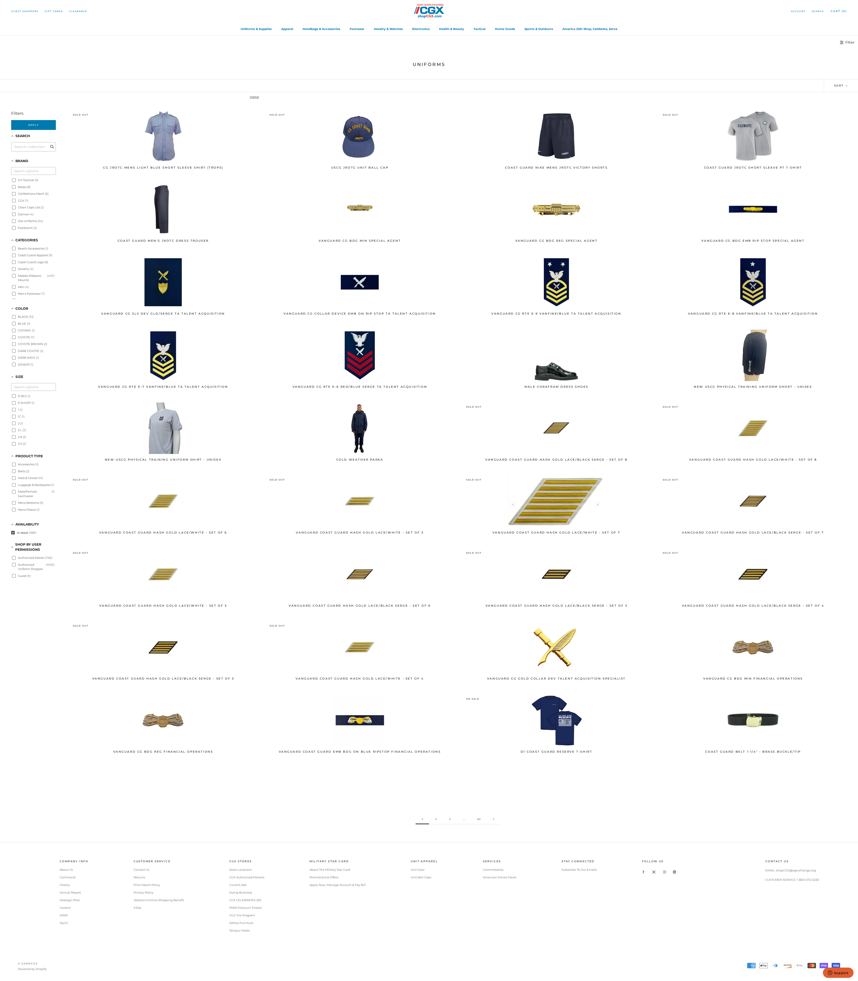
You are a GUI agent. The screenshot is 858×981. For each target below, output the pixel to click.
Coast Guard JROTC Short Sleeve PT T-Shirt (753, 167)
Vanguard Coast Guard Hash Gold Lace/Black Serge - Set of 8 (556, 459)
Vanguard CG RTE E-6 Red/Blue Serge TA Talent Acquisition (359, 386)
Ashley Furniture (241, 922)
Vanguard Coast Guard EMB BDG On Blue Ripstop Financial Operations (360, 751)
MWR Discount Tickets (245, 907)
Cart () (839, 11)
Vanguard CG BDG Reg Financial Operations (163, 751)
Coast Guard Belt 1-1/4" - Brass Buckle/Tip (753, 751)
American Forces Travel (499, 877)
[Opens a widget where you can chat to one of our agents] (838, 973)
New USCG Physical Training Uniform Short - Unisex (753, 386)
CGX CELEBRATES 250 (245, 900)
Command (68, 877)
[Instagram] (664, 871)
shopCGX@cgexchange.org (796, 870)
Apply (33, 125)
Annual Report (70, 892)
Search (818, 11)
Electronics (421, 29)
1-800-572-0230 (808, 879)
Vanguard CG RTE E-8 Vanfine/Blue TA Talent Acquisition (753, 313)
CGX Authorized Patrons (246, 877)
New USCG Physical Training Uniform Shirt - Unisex (163, 459)
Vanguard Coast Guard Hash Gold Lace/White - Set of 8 (753, 459)
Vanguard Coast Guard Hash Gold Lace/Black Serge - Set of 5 (163, 678)
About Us (66, 869)
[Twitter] (654, 871)
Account (798, 11)
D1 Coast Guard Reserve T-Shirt (556, 751)
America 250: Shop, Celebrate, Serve (589, 29)
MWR (63, 915)
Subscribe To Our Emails (579, 869)
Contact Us (141, 869)
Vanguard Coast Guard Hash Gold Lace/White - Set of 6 (163, 532)
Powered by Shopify (32, 969)
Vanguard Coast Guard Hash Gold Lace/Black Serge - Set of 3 (556, 605)
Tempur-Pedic (239, 930)
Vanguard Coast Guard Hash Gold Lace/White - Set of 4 (360, 678)
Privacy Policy (144, 892)
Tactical (479, 29)
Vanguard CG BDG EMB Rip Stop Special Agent (752, 240)
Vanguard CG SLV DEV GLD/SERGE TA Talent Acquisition (163, 313)
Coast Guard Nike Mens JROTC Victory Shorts (556, 167)
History (65, 884)
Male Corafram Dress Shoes (556, 386)
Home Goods (505, 29)
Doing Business (240, 892)
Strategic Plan (70, 900)
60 (478, 819)
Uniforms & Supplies (256, 29)
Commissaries (493, 869)
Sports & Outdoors (538, 29)
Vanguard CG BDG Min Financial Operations (753, 678)
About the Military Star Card (329, 869)
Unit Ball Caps (421, 877)
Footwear (357, 29)
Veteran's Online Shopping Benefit (159, 900)
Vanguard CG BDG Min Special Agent (360, 240)
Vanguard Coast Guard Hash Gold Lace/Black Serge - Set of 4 (753, 605)
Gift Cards (54, 11)
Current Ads (237, 884)
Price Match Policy (147, 884)
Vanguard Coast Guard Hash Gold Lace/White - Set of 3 (359, 532)
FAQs (137, 907)
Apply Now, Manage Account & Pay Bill (337, 884)
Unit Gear (418, 869)
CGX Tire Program (242, 915)
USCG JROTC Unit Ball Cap (359, 167)
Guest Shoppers (24, 11)
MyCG (64, 922)
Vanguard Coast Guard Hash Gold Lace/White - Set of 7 (556, 532)
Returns (139, 877)
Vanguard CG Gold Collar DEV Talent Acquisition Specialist (556, 678)
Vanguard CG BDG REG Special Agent (556, 240)
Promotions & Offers (323, 877)
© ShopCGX (28, 963)
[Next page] (493, 819)
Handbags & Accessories (321, 29)
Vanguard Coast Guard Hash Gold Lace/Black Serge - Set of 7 (753, 532)
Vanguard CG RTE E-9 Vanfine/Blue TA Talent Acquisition (556, 313)
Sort (839, 85)
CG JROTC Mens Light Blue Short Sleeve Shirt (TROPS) (163, 167)
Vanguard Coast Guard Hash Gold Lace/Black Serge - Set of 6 (360, 605)
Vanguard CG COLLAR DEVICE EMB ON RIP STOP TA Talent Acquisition (360, 313)
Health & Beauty (451, 29)
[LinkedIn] (674, 871)
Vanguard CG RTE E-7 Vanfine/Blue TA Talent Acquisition (163, 386)
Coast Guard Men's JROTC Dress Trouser (163, 240)
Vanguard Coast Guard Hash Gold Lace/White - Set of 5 (163, 605)
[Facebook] (643, 871)
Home (254, 97)
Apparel (287, 29)
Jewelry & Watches (388, 29)
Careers (65, 907)
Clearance (78, 11)
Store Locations (240, 869)
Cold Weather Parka (359, 459)
